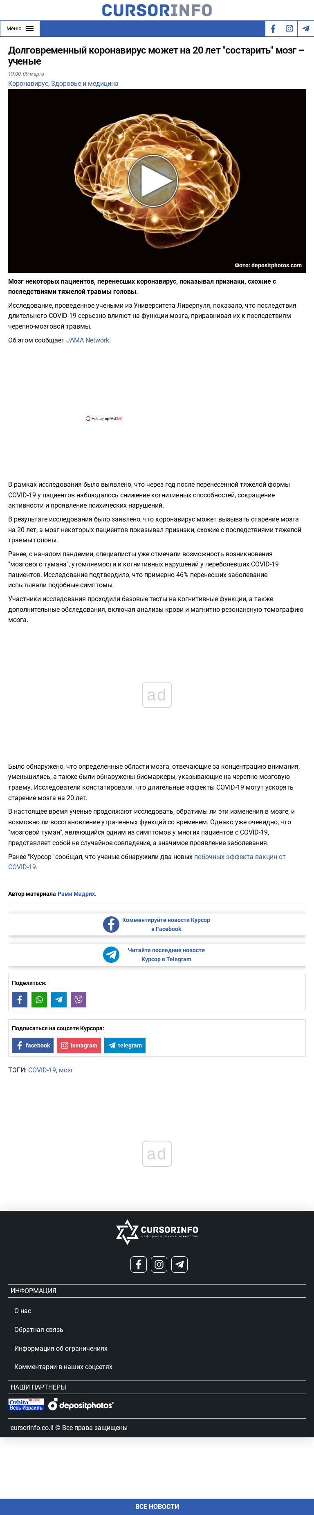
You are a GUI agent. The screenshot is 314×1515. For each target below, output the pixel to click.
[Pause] (15, 268)
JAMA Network (87, 340)
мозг (66, 1070)
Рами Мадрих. (77, 894)
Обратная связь (38, 1330)
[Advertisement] (150, 382)
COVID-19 (42, 1070)
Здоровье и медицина (85, 83)
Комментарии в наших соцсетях (63, 1367)
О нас (22, 1311)
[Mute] (26, 268)
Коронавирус (28, 83)
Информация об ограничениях (61, 1348)
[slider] (46, 269)
